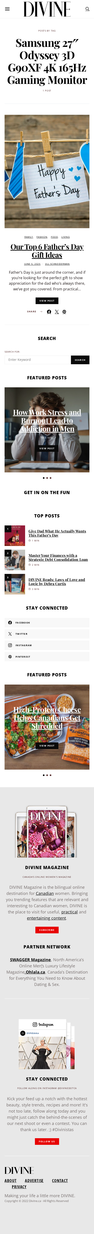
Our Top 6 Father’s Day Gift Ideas (47, 250)
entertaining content (46, 918)
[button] (43, 478)
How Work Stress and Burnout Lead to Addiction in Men (47, 420)
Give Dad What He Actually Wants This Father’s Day (57, 533)
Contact (60, 1180)
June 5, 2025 (32, 263)
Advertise (34, 1180)
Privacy (19, 1186)
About (10, 1180)
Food (54, 237)
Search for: (12, 351)
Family (28, 237)
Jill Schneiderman (57, 263)
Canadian (45, 893)
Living (65, 237)
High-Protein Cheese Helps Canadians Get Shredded (47, 717)
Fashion (42, 237)
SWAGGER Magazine (30, 959)
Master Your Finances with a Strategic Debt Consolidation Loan (58, 557)
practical (69, 912)
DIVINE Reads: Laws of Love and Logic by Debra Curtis (57, 581)
